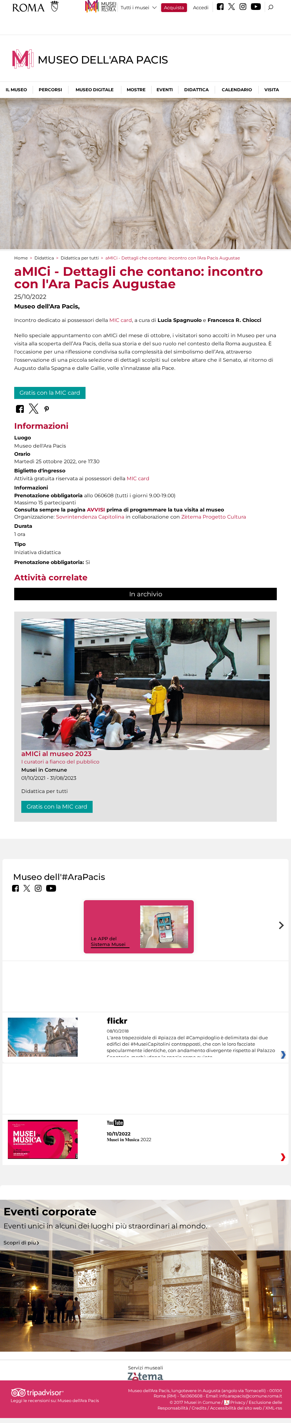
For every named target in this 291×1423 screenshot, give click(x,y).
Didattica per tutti (80, 258)
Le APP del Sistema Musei (108, 941)
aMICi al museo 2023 (56, 754)
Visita (271, 89)
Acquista (174, 7)
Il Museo (16, 89)
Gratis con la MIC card (50, 392)
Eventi (165, 89)
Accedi (201, 7)
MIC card (120, 320)
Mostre (136, 89)
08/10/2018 (191, 1044)
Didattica (196, 89)
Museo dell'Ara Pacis (103, 59)
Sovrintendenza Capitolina (90, 517)
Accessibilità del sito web (236, 1408)
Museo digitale (95, 89)
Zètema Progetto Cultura (213, 517)
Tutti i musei (135, 7)
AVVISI (96, 510)
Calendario (237, 89)
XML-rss (273, 1408)
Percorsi (50, 89)
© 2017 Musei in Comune (195, 1402)
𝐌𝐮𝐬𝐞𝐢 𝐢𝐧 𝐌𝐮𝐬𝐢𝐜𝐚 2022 (129, 1139)
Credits (199, 1408)
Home (21, 258)
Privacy (237, 1402)
